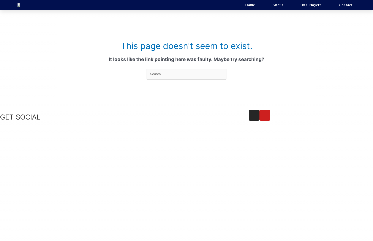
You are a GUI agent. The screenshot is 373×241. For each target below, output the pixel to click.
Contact (345, 5)
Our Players (310, 5)
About (277, 5)
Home (250, 5)
